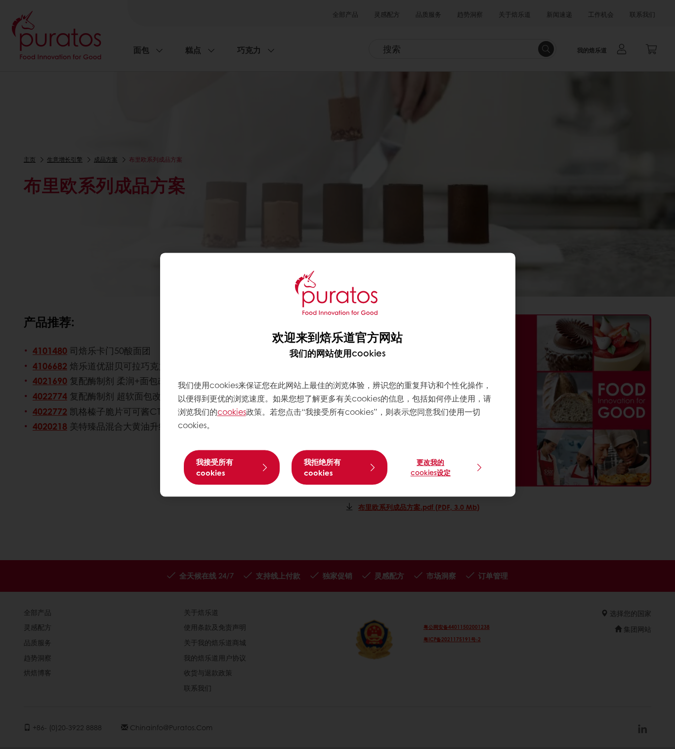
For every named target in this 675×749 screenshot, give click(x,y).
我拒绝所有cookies (322, 467)
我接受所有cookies (214, 467)
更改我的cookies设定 (431, 467)
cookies (231, 412)
